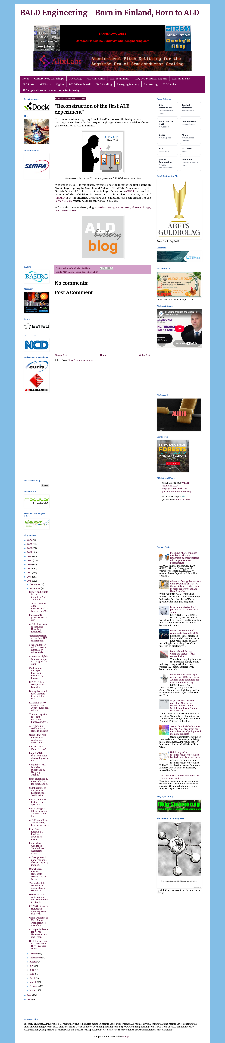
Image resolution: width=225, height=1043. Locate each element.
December (35, 584)
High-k (60, 84)
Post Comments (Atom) (80, 360)
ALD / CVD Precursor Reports (150, 78)
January (34, 990)
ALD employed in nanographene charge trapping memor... (38, 861)
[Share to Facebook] (108, 268)
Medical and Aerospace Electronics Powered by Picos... (36, 673)
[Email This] (101, 268)
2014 (29, 995)
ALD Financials (181, 78)
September (35, 957)
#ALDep (185, 483)
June (32, 969)
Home (25, 78)
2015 (29, 581)
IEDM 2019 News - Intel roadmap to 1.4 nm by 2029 (184, 631)
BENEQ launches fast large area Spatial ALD (37, 802)
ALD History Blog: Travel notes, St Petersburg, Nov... (39, 822)
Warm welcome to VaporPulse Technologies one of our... (38, 921)
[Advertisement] (36, 223)
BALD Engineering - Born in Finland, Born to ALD (109, 12)
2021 (29, 556)
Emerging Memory (128, 84)
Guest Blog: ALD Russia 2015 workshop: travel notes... (37, 739)
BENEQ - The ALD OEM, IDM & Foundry (38, 684)
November (35, 588)
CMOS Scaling (104, 84)
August (33, 961)
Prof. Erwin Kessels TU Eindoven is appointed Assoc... (36, 834)
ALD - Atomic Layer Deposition (77, 272)
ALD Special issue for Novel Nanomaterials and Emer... (38, 933)
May (32, 974)
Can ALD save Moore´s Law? (37, 747)
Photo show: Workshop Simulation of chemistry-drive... (37, 848)
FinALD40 (61, 197)
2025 (29, 540)
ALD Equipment (119, 78)
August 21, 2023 (182, 499)
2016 (29, 576)
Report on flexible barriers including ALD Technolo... (38, 596)
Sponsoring (151, 84)
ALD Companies (96, 78)
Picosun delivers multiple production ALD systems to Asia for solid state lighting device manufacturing (184, 678)
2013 (29, 999)
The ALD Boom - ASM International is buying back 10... (38, 607)
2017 (29, 572)
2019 (29, 564)
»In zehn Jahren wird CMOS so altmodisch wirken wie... (37, 649)
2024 (30, 544)
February (34, 986)
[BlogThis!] (103, 268)
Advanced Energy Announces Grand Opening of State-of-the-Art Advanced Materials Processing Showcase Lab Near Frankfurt (185, 586)
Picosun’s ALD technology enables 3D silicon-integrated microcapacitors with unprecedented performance (184, 558)
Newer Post (61, 355)
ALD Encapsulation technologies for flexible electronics (180, 776)
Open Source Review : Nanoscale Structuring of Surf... (37, 874)
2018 (29, 568)
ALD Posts (28, 84)
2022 (30, 552)
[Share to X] (106, 268)
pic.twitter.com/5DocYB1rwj (176, 491)
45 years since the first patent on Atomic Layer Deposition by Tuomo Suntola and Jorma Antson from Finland (184, 705)
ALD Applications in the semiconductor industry (51, 90)
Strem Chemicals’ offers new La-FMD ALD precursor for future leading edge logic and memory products (185, 730)
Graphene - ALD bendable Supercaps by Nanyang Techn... (37, 769)
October (34, 953)
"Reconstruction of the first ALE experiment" (38, 638)
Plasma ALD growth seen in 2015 (38, 617)
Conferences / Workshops (49, 78)
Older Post (144, 355)
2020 (30, 560)
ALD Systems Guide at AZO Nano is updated (38, 728)
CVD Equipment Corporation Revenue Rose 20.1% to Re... (37, 792)
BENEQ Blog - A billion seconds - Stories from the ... (38, 812)
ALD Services (170, 84)
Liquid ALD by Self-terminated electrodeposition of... (39, 757)
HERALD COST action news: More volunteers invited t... (39, 898)
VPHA (95, 272)
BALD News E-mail (80, 84)
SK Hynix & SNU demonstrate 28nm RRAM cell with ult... (39, 706)
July (32, 965)
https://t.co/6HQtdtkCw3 (174, 488)
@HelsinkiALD (169, 485)
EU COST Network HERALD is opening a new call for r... (38, 910)
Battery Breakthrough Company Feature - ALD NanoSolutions (182, 654)
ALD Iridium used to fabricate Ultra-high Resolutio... (38, 628)
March (33, 982)
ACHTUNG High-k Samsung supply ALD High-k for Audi (39, 660)
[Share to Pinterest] (111, 268)
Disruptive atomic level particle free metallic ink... (38, 695)
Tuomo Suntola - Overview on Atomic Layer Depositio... (38, 887)
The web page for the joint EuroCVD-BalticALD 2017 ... (38, 718)
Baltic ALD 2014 (63, 201)
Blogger (126, 1036)
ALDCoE (129, 191)
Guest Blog (75, 78)
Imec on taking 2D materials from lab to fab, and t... (38, 781)
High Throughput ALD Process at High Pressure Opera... (38, 945)
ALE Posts (45, 84)
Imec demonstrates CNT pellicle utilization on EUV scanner (184, 609)
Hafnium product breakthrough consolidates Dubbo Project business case (185, 755)
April (33, 978)
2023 (29, 548)
